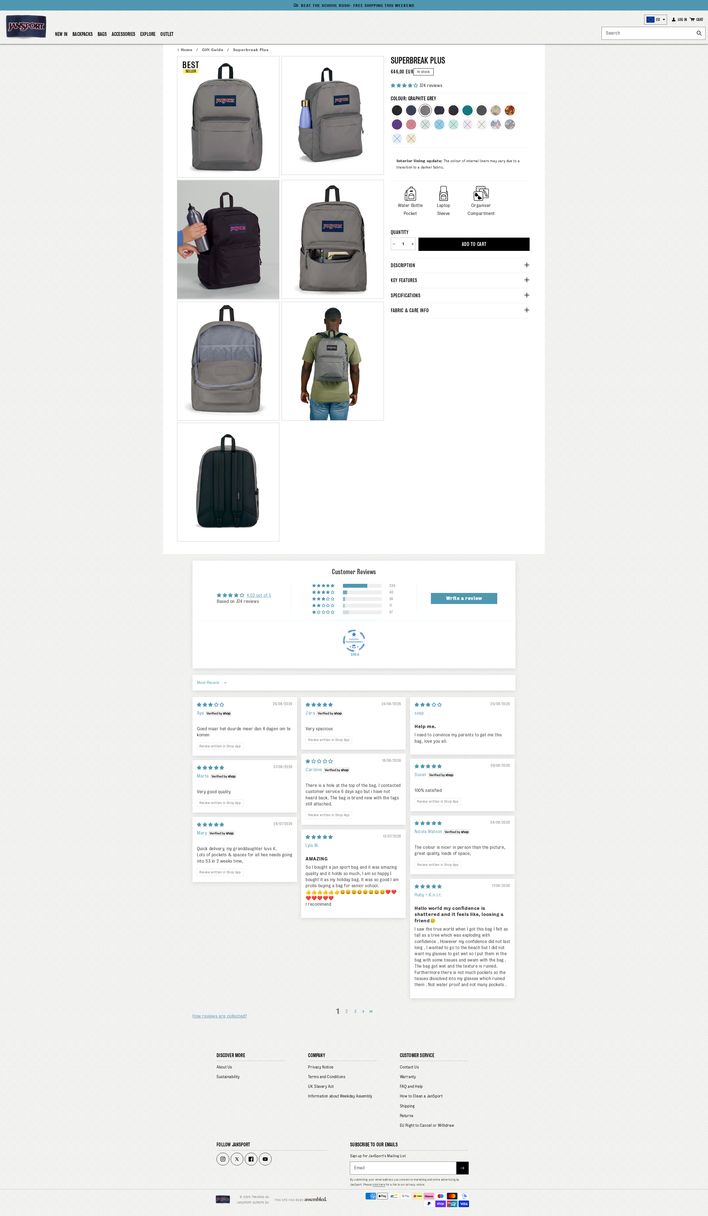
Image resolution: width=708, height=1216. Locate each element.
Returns (406, 1115)
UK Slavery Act (321, 1086)
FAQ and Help (411, 1086)
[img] (210, 704)
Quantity (399, 232)
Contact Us (409, 1067)
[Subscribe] (462, 1168)
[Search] (699, 33)
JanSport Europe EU (253, 1202)
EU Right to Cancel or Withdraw (427, 1125)
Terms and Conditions (326, 1077)
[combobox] (653, 33)
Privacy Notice (320, 1067)
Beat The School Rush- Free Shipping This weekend (357, 6)
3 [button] (355, 1011)
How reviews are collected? (219, 1016)
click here (379, 1184)
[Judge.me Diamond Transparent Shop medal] (354, 641)
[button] (82, 36)
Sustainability (228, 1077)
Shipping (407, 1106)
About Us (224, 1067)
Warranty (408, 1077)
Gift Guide (213, 50)
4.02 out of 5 (259, 595)
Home (187, 50)
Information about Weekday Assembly (340, 1096)
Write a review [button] (464, 598)
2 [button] (346, 1011)
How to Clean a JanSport (421, 1096)
